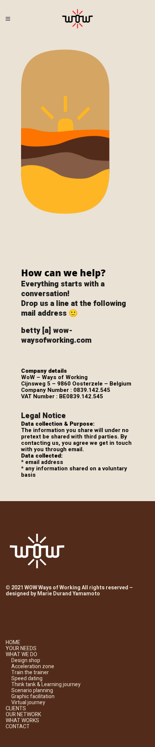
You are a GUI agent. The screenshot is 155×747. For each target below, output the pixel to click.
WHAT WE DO (21, 654)
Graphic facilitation (33, 696)
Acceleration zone (32, 666)
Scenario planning (32, 690)
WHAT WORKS (22, 720)
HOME (13, 642)
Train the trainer (30, 672)
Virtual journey (28, 702)
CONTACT (18, 726)
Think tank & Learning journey (46, 684)
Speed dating (27, 678)
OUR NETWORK (23, 714)
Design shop (25, 660)
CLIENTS (16, 708)
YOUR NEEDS (21, 648)
